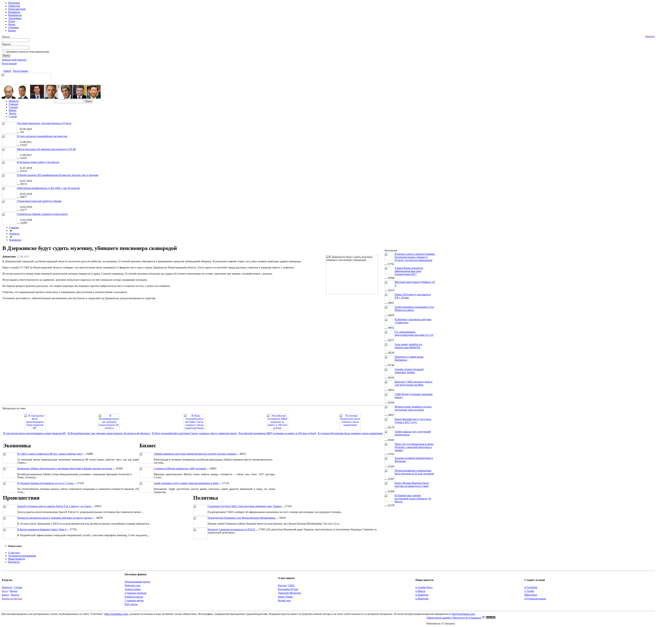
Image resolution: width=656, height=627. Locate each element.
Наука (11, 24)
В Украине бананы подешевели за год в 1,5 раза (45, 483)
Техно (11, 21)
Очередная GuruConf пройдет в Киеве (39, 201)
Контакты (14, 561)
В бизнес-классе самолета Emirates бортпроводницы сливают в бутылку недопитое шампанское (415, 257)
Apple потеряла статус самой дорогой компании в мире (186, 483)
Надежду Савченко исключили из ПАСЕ (231, 529)
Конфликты (15, 15)
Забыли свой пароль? (14, 59)
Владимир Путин (288, 589)
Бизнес (12, 30)
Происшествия (16, 9)
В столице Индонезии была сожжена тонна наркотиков (350, 433)
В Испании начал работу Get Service (38, 162)
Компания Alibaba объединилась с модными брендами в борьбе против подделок (64, 468)
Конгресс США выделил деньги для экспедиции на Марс (413, 383)
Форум (15, 594)
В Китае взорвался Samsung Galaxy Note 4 (41, 529)
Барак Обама (285, 596)
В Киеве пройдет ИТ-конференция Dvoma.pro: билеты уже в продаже (57, 175)
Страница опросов (135, 592)
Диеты (12, 113)
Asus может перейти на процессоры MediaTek (408, 346)
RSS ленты (131, 604)
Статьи (13, 116)
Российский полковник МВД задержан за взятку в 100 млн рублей (277, 433)
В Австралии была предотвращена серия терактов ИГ (34, 433)
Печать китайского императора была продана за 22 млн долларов (414, 472)
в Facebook (530, 587)
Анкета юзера (133, 589)
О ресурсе (14, 552)
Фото (5, 591)
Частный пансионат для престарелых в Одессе (44, 123)
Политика (14, 2)
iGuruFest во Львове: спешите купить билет (42, 214)
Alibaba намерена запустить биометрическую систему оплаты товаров (195, 453)
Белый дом (284, 600)
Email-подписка (134, 596)
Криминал (14, 12)
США (291, 585)
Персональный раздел (137, 581)
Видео (13, 591)
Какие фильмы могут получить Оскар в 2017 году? (413, 421)
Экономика (14, 18)
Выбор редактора (12, 598)
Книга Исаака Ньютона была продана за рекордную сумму (412, 484)
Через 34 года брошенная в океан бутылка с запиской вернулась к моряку (414, 447)
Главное (13, 104)
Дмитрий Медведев (289, 592)
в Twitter (529, 591)
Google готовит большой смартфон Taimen (409, 371)
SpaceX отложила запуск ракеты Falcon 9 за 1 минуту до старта (54, 506)
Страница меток (134, 600)
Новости (14, 101)
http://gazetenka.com (116, 613)
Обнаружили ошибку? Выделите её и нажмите (454, 617)
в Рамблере (421, 594)
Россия (282, 585)
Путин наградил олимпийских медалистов (42, 136)
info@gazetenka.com (463, 613)
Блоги (5, 594)
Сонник (13, 107)
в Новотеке (422, 598)
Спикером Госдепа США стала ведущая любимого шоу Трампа (244, 506)
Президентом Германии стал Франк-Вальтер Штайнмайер (241, 517)
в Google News (424, 587)
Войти (7, 70)
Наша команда (16, 558)
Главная (13, 227)
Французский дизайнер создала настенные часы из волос (413, 408)
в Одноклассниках (535, 598)
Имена (12, 110)
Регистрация (9, 63)
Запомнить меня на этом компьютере (27, 51)
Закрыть (650, 36)
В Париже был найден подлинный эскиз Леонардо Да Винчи (413, 498)
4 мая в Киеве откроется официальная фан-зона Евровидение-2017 (409, 271)
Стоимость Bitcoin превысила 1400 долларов (180, 468)
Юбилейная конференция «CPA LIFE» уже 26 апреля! (48, 188)
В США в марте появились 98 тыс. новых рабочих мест (50, 453)
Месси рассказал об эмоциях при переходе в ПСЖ (46, 149)
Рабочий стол (132, 585)
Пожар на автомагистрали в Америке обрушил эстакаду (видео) (54, 517)
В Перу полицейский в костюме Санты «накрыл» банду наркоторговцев (194, 433)
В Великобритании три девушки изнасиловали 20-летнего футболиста (109, 433)
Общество (14, 5)
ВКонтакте (530, 594)
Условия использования (22, 555)
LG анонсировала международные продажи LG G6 (414, 333)
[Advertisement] (354, 320)
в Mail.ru (420, 591)
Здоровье (13, 27)
